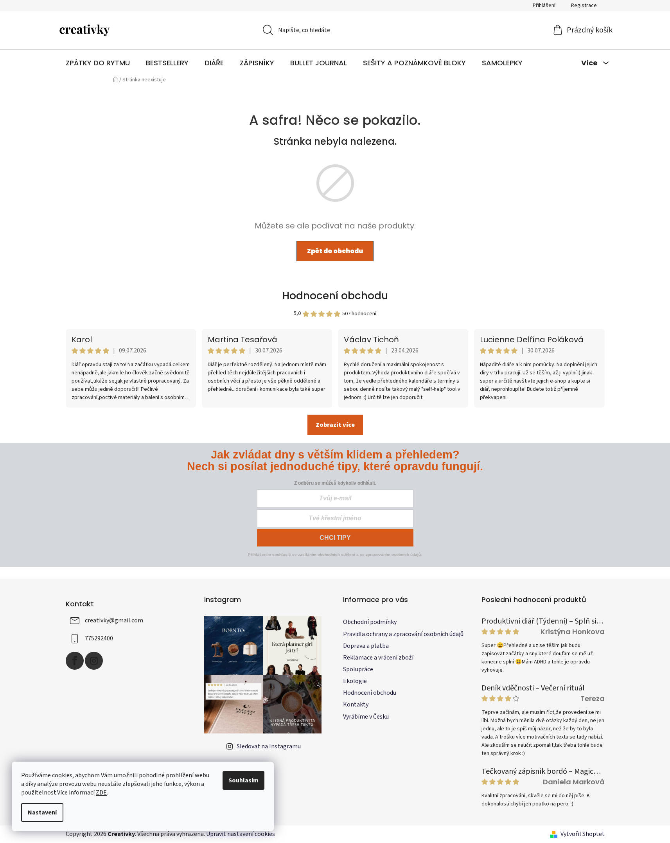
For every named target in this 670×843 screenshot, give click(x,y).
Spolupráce (358, 669)
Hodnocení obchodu (335, 296)
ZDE (101, 792)
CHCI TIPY (335, 537)
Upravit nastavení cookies (240, 834)
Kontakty (355, 704)
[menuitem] (98, 63)
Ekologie (355, 681)
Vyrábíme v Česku (366, 716)
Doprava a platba (366, 646)
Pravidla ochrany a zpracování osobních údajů (403, 634)
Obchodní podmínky (370, 622)
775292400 (99, 638)
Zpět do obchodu (335, 250)
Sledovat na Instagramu (269, 746)
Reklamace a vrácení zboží (378, 657)
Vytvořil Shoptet (582, 834)
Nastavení (42, 812)
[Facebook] (75, 661)
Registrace (584, 5)
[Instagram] (94, 661)
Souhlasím (243, 780)
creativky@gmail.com (114, 620)
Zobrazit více (335, 425)
